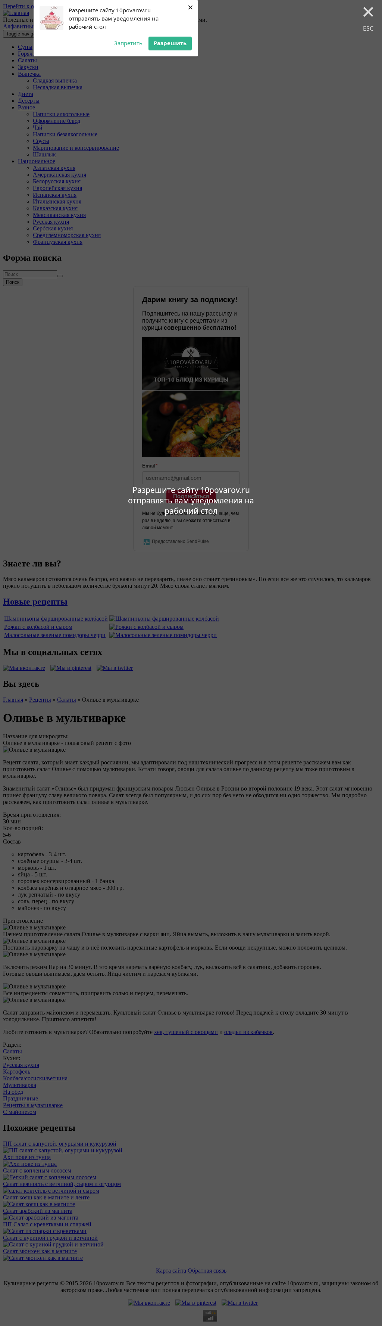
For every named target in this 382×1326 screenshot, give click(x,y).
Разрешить (170, 43)
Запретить (128, 43)
